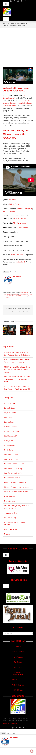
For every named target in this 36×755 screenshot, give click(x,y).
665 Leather (18, 667)
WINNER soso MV (13, 296)
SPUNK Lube (18, 690)
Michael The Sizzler (17, 255)
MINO (26, 294)
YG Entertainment (19, 223)
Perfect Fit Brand (18, 685)
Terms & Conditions (10, 723)
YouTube (13, 211)
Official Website (15, 204)
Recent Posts (14, 272)
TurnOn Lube (18, 657)
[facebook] (25, 1)
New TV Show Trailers (12, 478)
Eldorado (18, 647)
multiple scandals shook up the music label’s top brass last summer (17, 103)
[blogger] (11, 1)
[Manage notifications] (31, 751)
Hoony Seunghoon (7, 294)
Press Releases (9, 496)
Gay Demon (18, 662)
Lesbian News (9, 422)
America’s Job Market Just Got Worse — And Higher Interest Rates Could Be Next (18, 379)
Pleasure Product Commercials (15, 482)
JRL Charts (17, 276)
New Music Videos (11, 459)
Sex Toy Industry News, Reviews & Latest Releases (16, 507)
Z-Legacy (7, 534)
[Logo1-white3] (7, 8)
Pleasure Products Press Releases (16, 492)
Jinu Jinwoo (15, 294)
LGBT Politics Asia (10, 426)
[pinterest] (14, 1)
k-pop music (22, 294)
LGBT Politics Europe (11, 431)
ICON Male (18, 672)
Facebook (19, 209)
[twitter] (18, 1)
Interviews (8, 417)
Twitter (5, 211)
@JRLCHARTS (20, 262)
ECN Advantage (9, 403)
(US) (15, 218)
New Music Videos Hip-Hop (14, 464)
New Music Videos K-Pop (13, 468)
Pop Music (12, 200)
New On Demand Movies (13, 473)
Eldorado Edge (9, 408)
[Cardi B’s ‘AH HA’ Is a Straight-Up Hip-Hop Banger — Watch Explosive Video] (26, 326)
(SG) (25, 218)
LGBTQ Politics (9, 445)
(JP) (19, 218)
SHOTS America (18, 680)
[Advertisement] (18, 47)
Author (6, 272)
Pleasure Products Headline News (16, 487)
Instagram (28, 209)
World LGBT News (10, 529)
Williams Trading (10, 517)
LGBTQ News (8, 440)
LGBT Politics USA (10, 436)
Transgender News (11, 513)
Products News (9, 501)
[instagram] (21, 1)
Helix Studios (18, 675)
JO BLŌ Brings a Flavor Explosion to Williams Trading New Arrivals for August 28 (17, 369)
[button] (4, 329)
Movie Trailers (9, 450)
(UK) (22, 218)
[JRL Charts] (8, 277)
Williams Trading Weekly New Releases (15, 523)
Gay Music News (24, 292)
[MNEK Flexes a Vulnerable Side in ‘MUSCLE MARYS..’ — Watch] (9, 326)
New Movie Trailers (11, 454)
